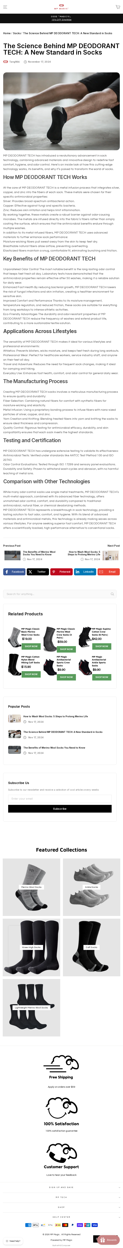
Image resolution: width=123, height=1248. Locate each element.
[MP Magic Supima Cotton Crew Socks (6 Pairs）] (85, 637)
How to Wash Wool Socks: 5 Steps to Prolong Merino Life (84, 553)
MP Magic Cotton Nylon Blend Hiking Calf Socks (30, 659)
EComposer (65, 1245)
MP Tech (61, 1197)
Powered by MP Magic (61, 1240)
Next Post (114, 545)
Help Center (61, 1217)
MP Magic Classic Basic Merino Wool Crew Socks (30, 631)
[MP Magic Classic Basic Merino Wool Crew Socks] (14, 637)
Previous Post (11, 545)
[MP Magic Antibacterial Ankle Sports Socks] (85, 666)
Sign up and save (61, 1187)
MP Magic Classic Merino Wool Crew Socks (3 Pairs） (66, 633)
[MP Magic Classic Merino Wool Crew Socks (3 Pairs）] (50, 639)
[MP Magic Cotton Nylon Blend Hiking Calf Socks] (14, 665)
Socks (17, 33)
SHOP (61, 1207)
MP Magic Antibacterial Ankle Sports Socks (99, 661)
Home (7, 33)
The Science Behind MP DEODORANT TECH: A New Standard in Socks (67, 33)
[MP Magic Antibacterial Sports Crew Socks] (50, 666)
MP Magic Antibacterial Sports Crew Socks (64, 661)
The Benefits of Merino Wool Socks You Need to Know (39, 553)
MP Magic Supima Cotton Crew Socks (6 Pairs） (101, 631)
